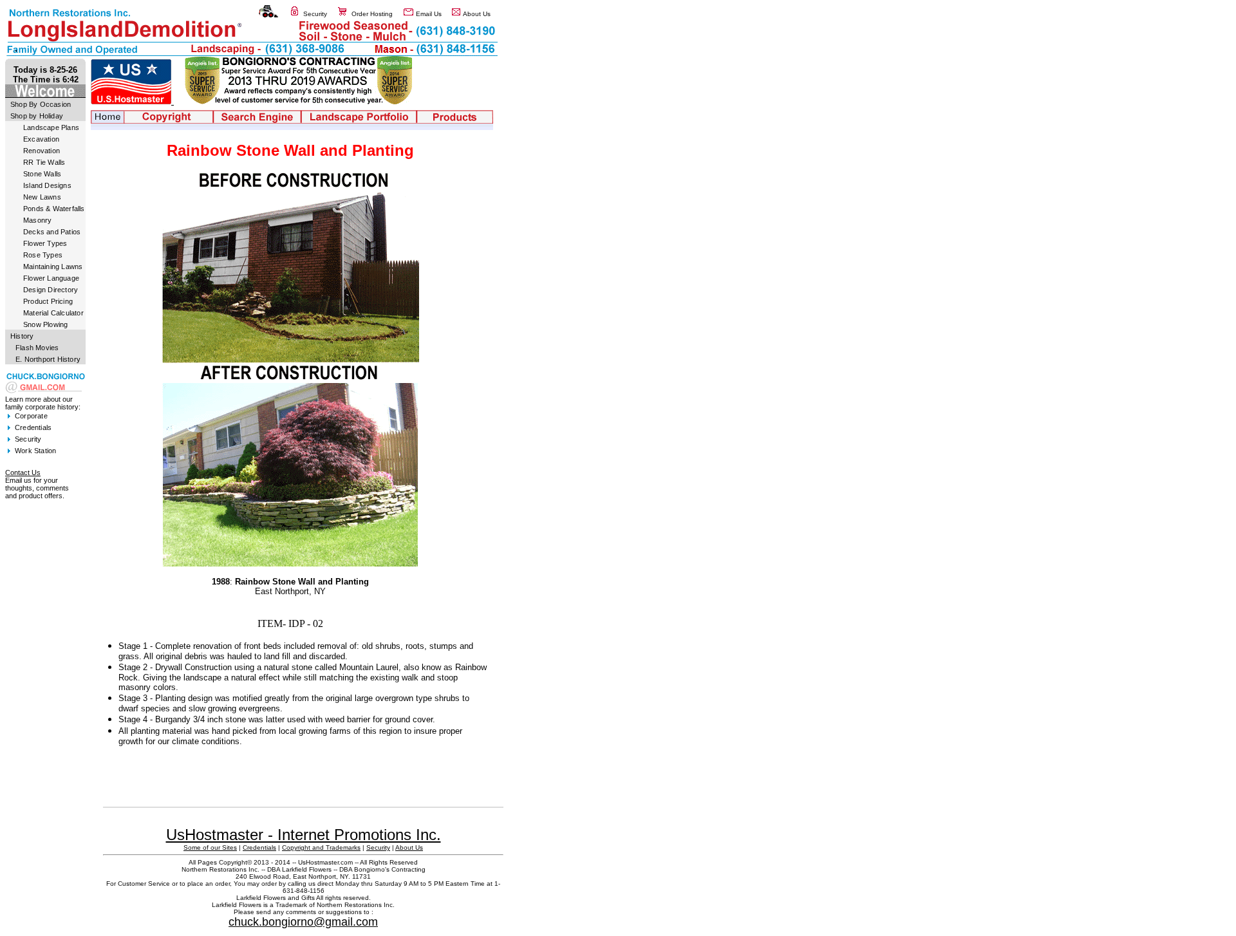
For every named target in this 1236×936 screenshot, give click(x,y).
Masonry (37, 220)
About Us (477, 13)
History (21, 336)
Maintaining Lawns (52, 266)
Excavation (41, 139)
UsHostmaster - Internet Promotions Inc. (303, 834)
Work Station (35, 450)
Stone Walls (42, 174)
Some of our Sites (210, 847)
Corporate (31, 416)
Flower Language (51, 278)
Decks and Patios (51, 232)
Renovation (41, 150)
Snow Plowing (45, 324)
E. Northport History (47, 359)
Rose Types (42, 255)
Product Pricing (48, 301)
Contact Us (23, 472)
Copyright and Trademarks (321, 847)
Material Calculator (53, 313)
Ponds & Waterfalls (54, 208)
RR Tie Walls (44, 162)
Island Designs (47, 185)
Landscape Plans (51, 127)
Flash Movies (37, 347)
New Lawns (42, 197)
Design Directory (50, 290)
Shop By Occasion (40, 104)
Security (315, 13)
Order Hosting (372, 13)
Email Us (429, 13)
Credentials (33, 427)
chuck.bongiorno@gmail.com (303, 921)
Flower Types (45, 243)
